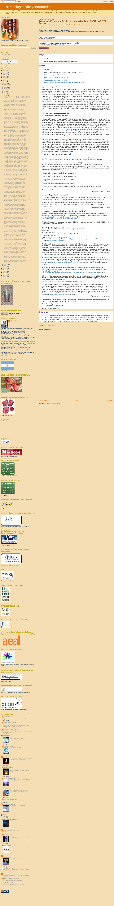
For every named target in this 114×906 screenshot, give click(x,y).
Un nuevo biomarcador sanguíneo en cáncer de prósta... (16, 118)
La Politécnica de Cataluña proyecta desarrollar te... (15, 225)
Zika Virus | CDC (7, 238)
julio (5, 91)
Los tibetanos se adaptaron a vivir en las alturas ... (14, 235)
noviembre (6, 86)
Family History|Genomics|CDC (10, 175)
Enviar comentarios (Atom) (53, 403)
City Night (12, 820)
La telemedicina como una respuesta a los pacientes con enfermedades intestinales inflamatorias (19, 791)
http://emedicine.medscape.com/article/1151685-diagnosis (78, 321)
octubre (5, 87)
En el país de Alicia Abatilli (9, 814)
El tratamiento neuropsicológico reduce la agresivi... (15, 234)
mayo (5, 93)
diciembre (6, 84)
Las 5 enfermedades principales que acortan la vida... (15, 200)
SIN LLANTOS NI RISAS (15, 858)
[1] (108, 107)
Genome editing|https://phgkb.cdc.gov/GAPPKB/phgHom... (16, 132)
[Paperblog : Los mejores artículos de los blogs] (5, 443)
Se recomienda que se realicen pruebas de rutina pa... (15, 259)
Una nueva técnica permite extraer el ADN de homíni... (15, 216)
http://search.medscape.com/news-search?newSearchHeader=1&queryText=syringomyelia (70, 273)
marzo (5, 262)
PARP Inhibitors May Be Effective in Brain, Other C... (15, 203)
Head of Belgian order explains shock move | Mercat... (15, 188)
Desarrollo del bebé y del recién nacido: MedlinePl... (15, 255)
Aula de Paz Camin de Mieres (10, 778)
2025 (4, 72)
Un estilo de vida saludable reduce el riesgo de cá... (15, 229)
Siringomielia (61, 44)
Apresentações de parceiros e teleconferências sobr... (15, 239)
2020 (4, 79)
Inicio (77, 400)
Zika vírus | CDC (7, 236)
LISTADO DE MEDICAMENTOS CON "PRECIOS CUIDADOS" (16, 875)
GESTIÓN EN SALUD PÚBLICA (11, 729)
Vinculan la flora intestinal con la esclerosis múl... (14, 101)
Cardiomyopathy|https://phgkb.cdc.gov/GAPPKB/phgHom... (16, 148)
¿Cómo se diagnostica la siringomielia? (55, 80)
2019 (4, 80)
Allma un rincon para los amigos (11, 878)
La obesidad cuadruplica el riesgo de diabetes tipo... (15, 261)
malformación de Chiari (54, 98)
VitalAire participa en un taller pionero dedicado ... (14, 109)
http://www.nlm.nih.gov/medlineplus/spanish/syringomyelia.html (62, 281)
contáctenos (72, 301)
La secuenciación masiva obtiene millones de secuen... (15, 108)
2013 (4, 271)
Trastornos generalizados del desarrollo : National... (15, 184)
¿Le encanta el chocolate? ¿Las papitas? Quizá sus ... (15, 201)
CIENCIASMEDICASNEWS (9, 722)
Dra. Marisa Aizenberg (8, 788)
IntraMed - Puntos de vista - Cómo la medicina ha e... (15, 194)
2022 (4, 76)
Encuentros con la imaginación (11, 830)
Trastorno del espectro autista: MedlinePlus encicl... (15, 180)
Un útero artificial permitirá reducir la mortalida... (14, 218)
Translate (13, 64)
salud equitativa (14, 320)
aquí (55, 254)
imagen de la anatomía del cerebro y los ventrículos (63, 190)
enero (5, 265)
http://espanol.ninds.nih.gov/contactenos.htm (83, 239)
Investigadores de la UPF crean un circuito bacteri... (15, 117)
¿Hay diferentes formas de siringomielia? (56, 77)
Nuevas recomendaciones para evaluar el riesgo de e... (16, 100)
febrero (5, 264)
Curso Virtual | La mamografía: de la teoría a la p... (14, 208)
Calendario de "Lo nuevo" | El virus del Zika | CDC (14, 248)
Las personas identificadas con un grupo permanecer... (15, 231)
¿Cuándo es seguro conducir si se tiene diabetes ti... (15, 179)
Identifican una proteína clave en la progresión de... (15, 232)
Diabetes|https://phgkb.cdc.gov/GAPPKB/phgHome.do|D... (16, 156)
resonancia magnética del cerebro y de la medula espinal (71, 201)
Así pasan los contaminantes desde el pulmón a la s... (15, 220)
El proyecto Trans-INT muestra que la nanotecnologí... (15, 205)
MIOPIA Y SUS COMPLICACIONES (17, 805)
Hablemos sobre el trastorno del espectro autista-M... (15, 186)
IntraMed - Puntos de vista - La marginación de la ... (15, 195)
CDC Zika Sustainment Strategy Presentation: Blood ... (15, 242)
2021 (4, 77)
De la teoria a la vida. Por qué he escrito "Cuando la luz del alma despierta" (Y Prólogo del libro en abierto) (21, 770)
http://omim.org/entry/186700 (59, 294)
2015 (4, 268)
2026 (4, 70)
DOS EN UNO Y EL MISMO (9, 800)
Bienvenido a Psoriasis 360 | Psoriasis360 (13, 884)
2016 (4, 266)
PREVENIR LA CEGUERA (9, 804)
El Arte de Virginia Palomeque (10, 819)
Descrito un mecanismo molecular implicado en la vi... (15, 212)
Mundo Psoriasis (7, 845)
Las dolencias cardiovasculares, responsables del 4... (15, 222)
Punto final (5, 831)
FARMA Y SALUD (7, 874)
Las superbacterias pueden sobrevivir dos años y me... (15, 112)
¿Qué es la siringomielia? (47, 37)
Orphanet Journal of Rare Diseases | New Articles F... (15, 251)
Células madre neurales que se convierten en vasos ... (15, 227)
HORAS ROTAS (7, 757)
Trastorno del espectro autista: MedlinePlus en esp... (15, 182)
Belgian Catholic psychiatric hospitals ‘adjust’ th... (14, 190)
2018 (4, 81)
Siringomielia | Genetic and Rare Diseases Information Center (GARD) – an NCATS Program (63, 24)
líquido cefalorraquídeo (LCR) (68, 131)
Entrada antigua (109, 400)
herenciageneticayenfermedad (28, 7)
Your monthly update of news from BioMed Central (14, 249)
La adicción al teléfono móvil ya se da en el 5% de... (15, 114)
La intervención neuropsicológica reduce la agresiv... (15, 115)
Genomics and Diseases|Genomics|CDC (12, 177)
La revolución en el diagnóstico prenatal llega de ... (14, 99)
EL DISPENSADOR (8, 716)
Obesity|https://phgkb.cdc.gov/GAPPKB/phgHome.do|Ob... (16, 122)
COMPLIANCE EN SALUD (15, 747)
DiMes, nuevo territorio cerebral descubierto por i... (14, 213)
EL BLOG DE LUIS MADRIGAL (10, 799)
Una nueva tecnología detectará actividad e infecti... (15, 210)
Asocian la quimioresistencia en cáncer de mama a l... (15, 226)
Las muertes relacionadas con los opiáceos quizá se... (15, 260)
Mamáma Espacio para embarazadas (12, 880)
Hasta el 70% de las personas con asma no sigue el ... (15, 106)
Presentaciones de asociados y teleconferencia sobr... (15, 240)
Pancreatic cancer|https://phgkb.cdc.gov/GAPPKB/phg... (16, 167)
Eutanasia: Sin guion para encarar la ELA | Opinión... (15, 119)
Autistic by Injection (8, 834)
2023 (4, 74)
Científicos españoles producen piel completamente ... (15, 102)
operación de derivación (57, 159)
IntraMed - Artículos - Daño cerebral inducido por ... (15, 197)
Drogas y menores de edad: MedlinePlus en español (15, 253)
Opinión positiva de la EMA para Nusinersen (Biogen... (15, 105)
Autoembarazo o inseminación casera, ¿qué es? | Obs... (16, 217)
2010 (4, 275)
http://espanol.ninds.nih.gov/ (57, 240)
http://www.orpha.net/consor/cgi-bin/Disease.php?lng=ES (70, 262)
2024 (4, 73)
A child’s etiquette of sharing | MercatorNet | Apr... (14, 192)
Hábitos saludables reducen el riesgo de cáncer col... (15, 223)
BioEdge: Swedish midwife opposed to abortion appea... (15, 121)
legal (57, 308)
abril (5, 95)
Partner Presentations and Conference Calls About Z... (15, 245)
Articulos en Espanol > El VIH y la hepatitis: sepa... (14, 187)
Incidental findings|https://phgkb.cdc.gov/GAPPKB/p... (15, 139)
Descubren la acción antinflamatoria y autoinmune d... (15, 209)
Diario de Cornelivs (8, 767)
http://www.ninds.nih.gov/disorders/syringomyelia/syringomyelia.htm (74, 317)
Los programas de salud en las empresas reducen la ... (15, 214)
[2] (71, 154)
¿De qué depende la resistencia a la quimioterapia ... (15, 230)
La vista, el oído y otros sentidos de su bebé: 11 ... (14, 256)
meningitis (105, 98)
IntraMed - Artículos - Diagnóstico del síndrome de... (15, 196)
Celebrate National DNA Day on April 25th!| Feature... (15, 178)
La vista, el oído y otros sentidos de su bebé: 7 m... (15, 257)
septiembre (6, 88)
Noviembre (5, 816)
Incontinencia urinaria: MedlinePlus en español (13, 252)
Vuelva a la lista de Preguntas (49, 51)
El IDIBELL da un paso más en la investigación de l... (15, 110)
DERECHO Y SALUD (8, 746)
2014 (4, 269)
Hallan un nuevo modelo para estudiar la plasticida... (15, 104)
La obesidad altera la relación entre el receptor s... (14, 221)
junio (5, 92)
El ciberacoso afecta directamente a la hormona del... (15, 113)
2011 (4, 274)
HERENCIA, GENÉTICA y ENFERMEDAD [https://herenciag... (17, 96)
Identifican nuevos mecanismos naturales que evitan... (15, 206)
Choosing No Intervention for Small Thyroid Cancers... (15, 204)
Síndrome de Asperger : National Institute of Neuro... (15, 183)
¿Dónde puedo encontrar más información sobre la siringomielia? (64, 82)
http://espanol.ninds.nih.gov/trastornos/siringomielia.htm (59, 219)
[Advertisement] (52, 387)
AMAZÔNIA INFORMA (8, 868)
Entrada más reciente (44, 400)
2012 (4, 272)
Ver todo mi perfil (5, 355)
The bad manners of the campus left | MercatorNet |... (15, 191)
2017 (4, 83)
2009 (4, 276)
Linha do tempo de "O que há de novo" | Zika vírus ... (15, 247)
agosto (5, 89)
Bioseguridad (6, 735)
